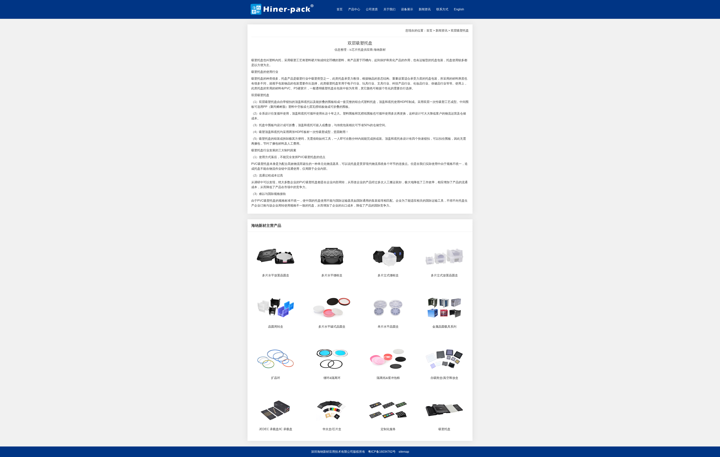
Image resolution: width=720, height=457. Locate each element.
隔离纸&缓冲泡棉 (388, 377)
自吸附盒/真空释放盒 (444, 377)
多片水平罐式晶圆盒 (331, 326)
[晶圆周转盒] (275, 307)
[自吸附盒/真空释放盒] (444, 358)
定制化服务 (388, 429)
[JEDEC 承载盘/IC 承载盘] (275, 410)
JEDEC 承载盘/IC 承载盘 (275, 429)
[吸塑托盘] (444, 410)
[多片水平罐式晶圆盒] (332, 307)
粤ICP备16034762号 (382, 451)
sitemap (404, 451)
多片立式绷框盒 (388, 275)
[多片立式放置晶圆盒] (444, 256)
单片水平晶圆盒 (388, 326)
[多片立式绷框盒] (388, 256)
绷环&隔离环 (331, 377)
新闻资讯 (442, 30)
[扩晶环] (275, 358)
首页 (429, 30)
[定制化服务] (388, 410)
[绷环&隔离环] (332, 358)
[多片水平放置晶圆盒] (275, 256)
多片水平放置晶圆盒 (275, 275)
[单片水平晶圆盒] (388, 307)
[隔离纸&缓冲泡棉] (388, 358)
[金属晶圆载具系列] (444, 307)
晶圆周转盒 (275, 326)
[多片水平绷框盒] (332, 256)
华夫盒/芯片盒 (331, 429)
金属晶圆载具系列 (444, 326)
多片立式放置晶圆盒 (444, 275)
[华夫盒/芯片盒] (332, 410)
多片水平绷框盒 (331, 275)
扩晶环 (275, 377)
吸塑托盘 (444, 429)
